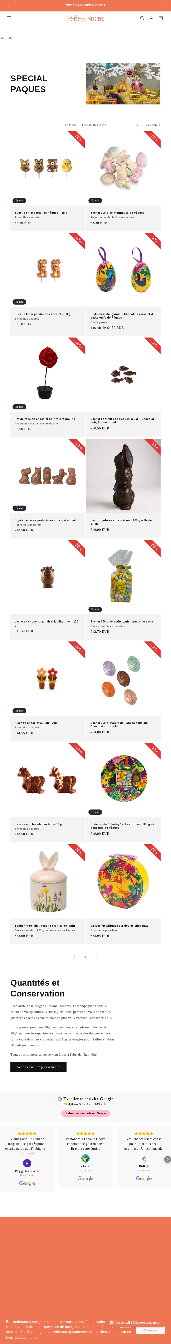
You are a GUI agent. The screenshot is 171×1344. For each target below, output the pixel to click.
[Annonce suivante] (162, 5)
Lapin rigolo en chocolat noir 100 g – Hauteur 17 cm (123, 522)
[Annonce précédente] (8, 5)
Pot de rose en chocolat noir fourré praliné (45, 421)
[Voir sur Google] (27, 1163)
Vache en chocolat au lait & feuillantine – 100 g (46, 623)
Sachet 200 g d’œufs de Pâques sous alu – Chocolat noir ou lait (120, 724)
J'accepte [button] (150, 1330)
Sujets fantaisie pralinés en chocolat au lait (45, 522)
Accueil (6, 37)
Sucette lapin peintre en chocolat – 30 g (43, 316)
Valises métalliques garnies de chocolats (119, 928)
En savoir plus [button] (26, 1337)
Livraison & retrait (83, 1254)
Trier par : (71, 124)
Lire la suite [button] (27, 1153)
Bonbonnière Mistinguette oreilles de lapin (45, 928)
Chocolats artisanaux (34, 1244)
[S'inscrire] (80, 1299)
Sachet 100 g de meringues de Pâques (117, 215)
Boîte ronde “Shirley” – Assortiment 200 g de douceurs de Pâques (122, 826)
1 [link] (74, 956)
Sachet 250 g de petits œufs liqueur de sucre (122, 623)
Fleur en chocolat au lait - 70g (36, 725)
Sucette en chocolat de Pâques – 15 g (41, 215)
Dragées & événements (35, 1250)
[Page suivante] (96, 956)
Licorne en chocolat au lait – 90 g (38, 826)
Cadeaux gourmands (33, 1268)
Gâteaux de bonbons (34, 1256)
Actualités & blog (82, 1272)
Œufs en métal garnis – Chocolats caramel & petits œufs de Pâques (122, 318)
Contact (75, 1259)
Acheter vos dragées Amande (38, 1067)
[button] (8, 18)
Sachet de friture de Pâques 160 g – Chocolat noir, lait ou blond (122, 420)
